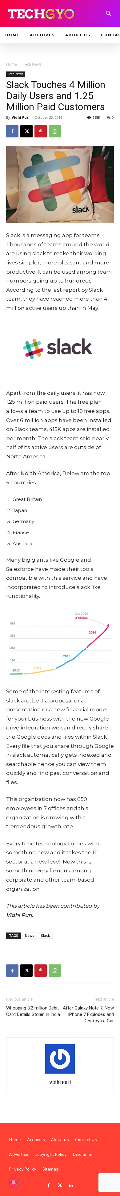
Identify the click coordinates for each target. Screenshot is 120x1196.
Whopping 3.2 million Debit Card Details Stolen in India (33, 1011)
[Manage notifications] (13, 1182)
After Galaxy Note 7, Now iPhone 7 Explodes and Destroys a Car (88, 1014)
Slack (45, 935)
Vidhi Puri (21, 117)
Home (11, 64)
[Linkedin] (71, 1185)
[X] (26, 131)
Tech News (32, 64)
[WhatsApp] (55, 131)
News (29, 935)
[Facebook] (12, 131)
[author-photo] (60, 1073)
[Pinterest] (40, 131)
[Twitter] (60, 1185)
